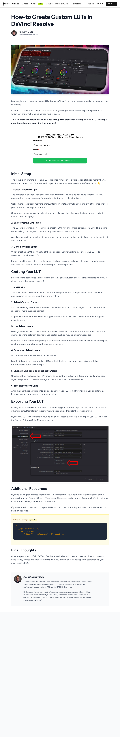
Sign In (100, 4)
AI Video (25, 4)
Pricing (91, 4)
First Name (37, 141)
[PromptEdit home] (7, 4)
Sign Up (111, 4)
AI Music (49, 4)
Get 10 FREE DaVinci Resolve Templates (60, 160)
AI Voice (36, 4)
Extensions (77, 4)
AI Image (15, 4)
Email (36, 150)
